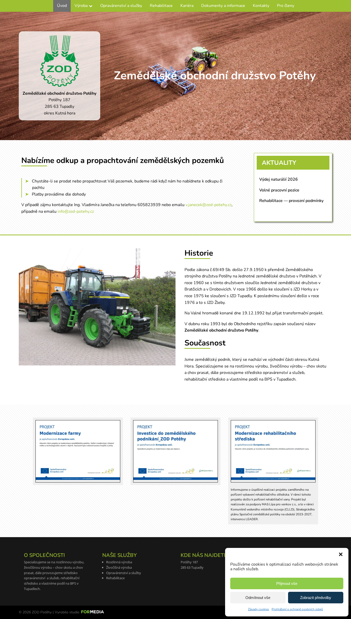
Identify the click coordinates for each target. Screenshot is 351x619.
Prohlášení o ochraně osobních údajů (297, 609)
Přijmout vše (286, 583)
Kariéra (186, 5)
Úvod (62, 5)
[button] (340, 554)
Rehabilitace (161, 5)
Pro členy (285, 5)
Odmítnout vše (257, 597)
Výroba (81, 5)
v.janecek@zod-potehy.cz (209, 205)
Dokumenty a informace (223, 5)
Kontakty (261, 5)
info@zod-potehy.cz (76, 211)
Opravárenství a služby (121, 5)
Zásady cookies (258, 609)
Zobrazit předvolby (315, 597)
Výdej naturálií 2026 (278, 179)
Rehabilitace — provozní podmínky (291, 201)
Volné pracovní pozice (279, 190)
